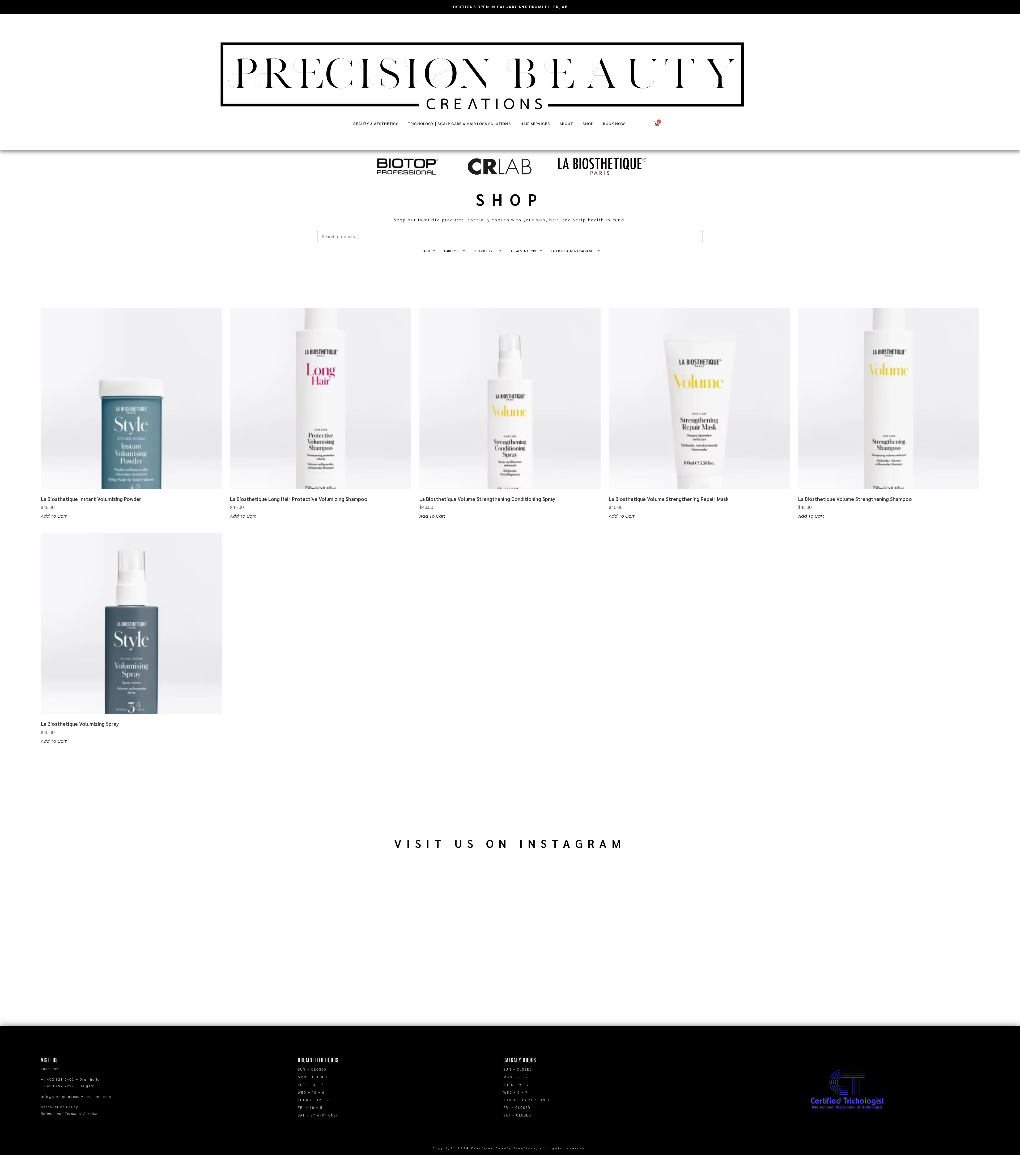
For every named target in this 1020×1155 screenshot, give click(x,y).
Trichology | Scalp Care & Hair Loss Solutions (459, 124)
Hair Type (452, 251)
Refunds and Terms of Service (69, 1114)
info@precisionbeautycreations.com (76, 1097)
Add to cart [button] (54, 516)
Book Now (614, 124)
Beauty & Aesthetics (375, 124)
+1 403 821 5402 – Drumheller (71, 1079)
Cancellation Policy (59, 1107)
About (566, 124)
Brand (425, 251)
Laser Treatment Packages (572, 251)
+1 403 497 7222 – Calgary (68, 1086)
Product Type (485, 251)
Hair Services (535, 124)
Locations (50, 1069)
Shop (588, 124)
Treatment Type (524, 251)
